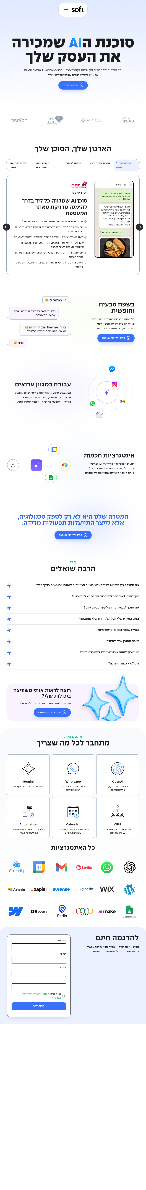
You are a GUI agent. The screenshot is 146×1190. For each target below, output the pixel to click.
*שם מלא (61, 941)
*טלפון (63, 954)
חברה (63, 981)
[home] (78, 9)
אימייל (63, 967)
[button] (65, 9)
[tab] (126, 165)
